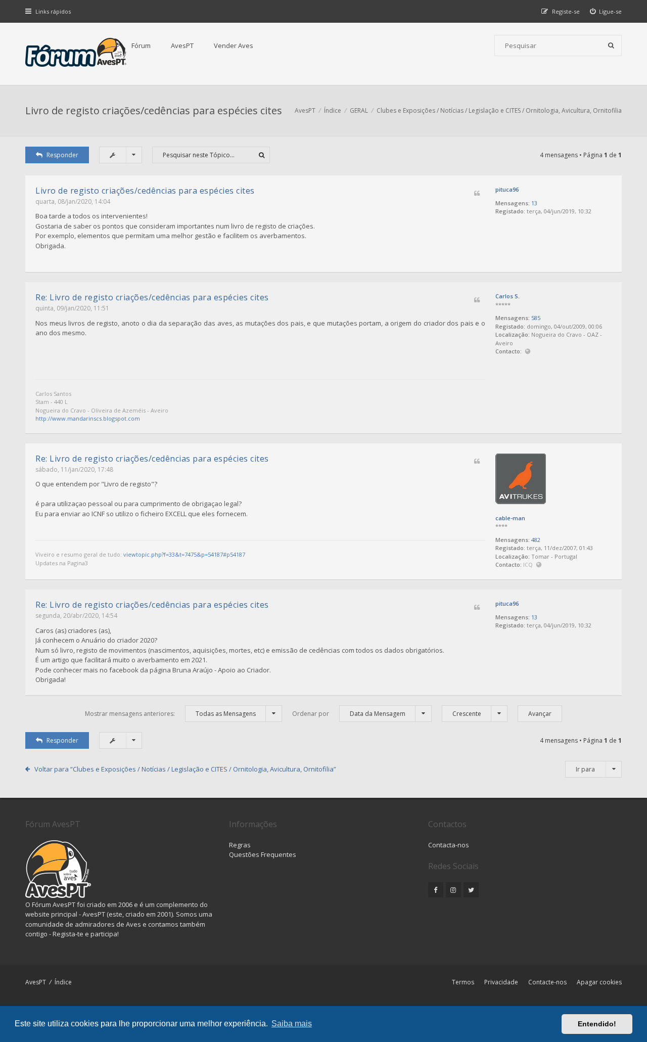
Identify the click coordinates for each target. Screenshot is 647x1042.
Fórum (141, 45)
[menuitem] (606, 11)
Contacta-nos (448, 844)
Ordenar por (348, 713)
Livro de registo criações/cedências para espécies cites (153, 110)
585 (535, 318)
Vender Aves (233, 45)
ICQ (528, 564)
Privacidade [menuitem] (501, 982)
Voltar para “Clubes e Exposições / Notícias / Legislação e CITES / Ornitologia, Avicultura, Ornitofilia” (185, 769)
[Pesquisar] (611, 45)
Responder (62, 155)
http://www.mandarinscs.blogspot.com (87, 418)
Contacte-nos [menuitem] (547, 982)
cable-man (510, 518)
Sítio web (527, 351)
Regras (240, 844)
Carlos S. (507, 296)
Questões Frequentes (262, 854)
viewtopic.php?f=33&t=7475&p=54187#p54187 (184, 554)
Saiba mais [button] (291, 1023)
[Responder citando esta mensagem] (477, 194)
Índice (63, 982)
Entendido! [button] (597, 1024)
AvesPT (182, 45)
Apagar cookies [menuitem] (599, 982)
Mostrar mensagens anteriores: (170, 713)
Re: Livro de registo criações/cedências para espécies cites (152, 297)
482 (535, 539)
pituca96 (507, 189)
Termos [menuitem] (463, 982)
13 (534, 203)
